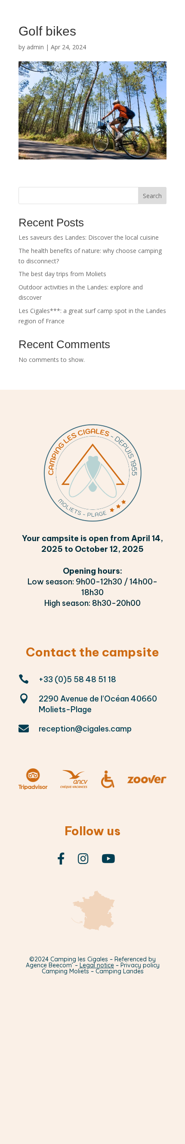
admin (35, 47)
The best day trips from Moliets (62, 274)
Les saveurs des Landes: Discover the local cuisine (88, 237)
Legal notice (97, 965)
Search (152, 196)
